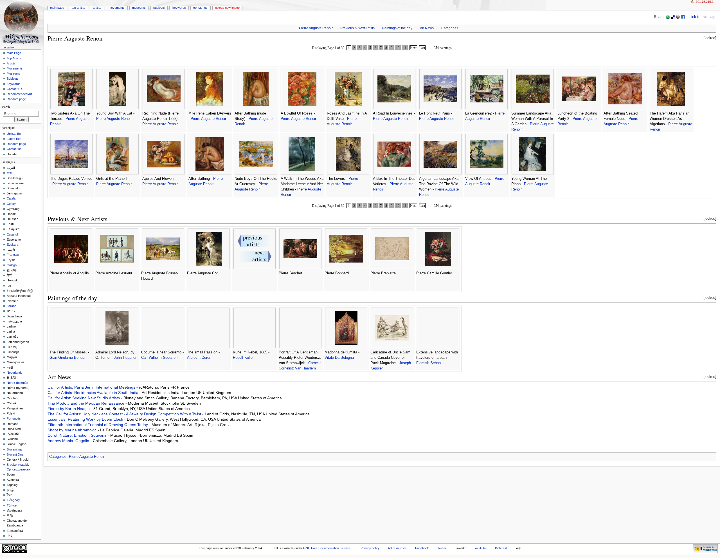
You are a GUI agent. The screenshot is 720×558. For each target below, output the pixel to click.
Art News (427, 28)
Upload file (14, 133)
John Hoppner (125, 358)
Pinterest (501, 548)
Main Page (57, 7)
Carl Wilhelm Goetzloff (159, 358)
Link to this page (702, 17)
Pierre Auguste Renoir (316, 28)
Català (11, 198)
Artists (97, 7)
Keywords (179, 7)
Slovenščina (15, 454)
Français (13, 254)
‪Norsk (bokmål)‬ (17, 382)
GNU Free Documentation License (326, 548)
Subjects (159, 7)
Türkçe (12, 505)
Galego (12, 265)
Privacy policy (370, 548)
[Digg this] (678, 17)
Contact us (14, 149)
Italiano (11, 306)
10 (397, 48)
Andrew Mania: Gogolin (69, 440)
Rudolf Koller (243, 358)
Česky (11, 203)
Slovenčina (14, 449)
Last (422, 48)
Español (12, 234)
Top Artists (78, 7)
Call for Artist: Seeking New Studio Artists (84, 398)
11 (404, 48)
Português (14, 418)
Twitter (441, 548)
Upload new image (227, 7)
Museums (139, 7)
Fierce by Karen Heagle (69, 408)
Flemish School (429, 363)
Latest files (14, 138)
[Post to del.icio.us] (673, 17)
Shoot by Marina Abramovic (73, 430)
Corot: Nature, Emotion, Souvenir (78, 435)
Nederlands (14, 372)
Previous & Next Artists (357, 28)
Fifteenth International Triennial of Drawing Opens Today (98, 424)
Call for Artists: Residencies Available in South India (94, 392)
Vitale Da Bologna (339, 358)
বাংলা (9, 172)
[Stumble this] (668, 17)
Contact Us (200, 7)
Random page (16, 99)
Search (6, 107)
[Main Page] (22, 22)
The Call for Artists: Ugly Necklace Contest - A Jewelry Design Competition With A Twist (125, 414)
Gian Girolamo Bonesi (67, 358)
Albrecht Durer (198, 358)
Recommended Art (19, 94)
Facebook (422, 548)
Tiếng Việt (13, 500)
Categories (449, 28)
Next (413, 48)
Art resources (397, 548)
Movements (117, 7)
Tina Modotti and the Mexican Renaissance (86, 403)
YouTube (480, 548)
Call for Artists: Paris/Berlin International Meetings (92, 387)
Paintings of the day (397, 28)
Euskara (12, 244)
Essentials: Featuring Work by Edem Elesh (86, 419)
